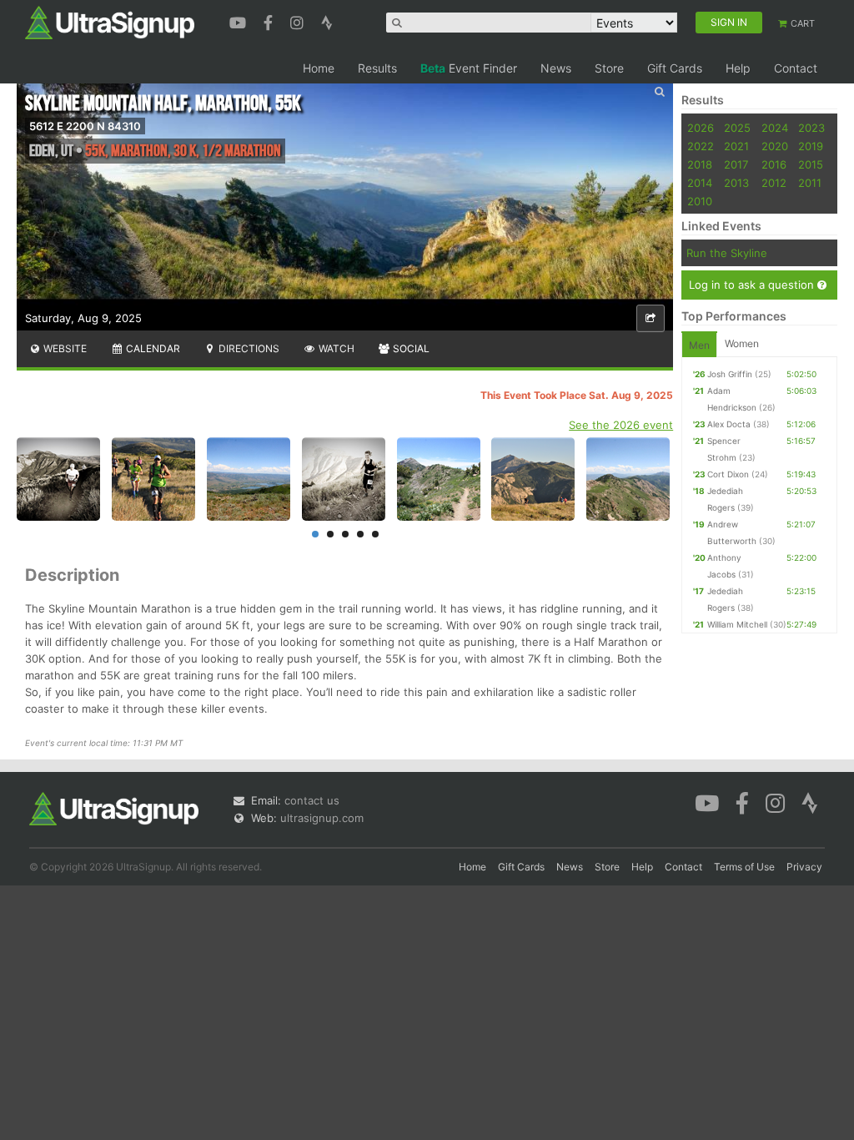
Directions (247, 348)
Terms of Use (744, 866)
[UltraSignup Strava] (326, 21)
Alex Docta (729, 424)
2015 (810, 164)
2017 (736, 164)
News (555, 68)
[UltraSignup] (109, 21)
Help (738, 68)
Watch (335, 348)
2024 (774, 127)
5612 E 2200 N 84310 (85, 126)
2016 (773, 164)
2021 (736, 146)
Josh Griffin (729, 374)
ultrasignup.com (322, 818)
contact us (311, 800)
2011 (809, 182)
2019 (810, 146)
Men (699, 345)
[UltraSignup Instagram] (299, 21)
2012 (773, 182)
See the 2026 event (621, 424)
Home (318, 68)
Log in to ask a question (753, 284)
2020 (774, 146)
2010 (699, 201)
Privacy (804, 866)
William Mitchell (737, 624)
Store (609, 68)
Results (377, 68)
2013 (736, 182)
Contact (795, 68)
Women (742, 343)
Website (64, 348)
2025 (737, 127)
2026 (700, 127)
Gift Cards (674, 68)
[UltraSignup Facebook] (270, 21)
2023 (811, 127)
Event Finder (468, 68)
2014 (699, 182)
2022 (700, 146)
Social (410, 348)
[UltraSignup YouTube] (240, 21)
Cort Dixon (728, 474)
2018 (699, 164)
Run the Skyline (726, 253)
